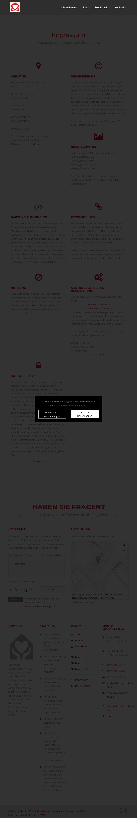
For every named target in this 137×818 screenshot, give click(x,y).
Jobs (86, 7)
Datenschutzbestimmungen (71, 405)
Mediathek (101, 7)
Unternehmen (68, 7)
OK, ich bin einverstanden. (85, 414)
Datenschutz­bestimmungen (52, 414)
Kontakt (119, 7)
